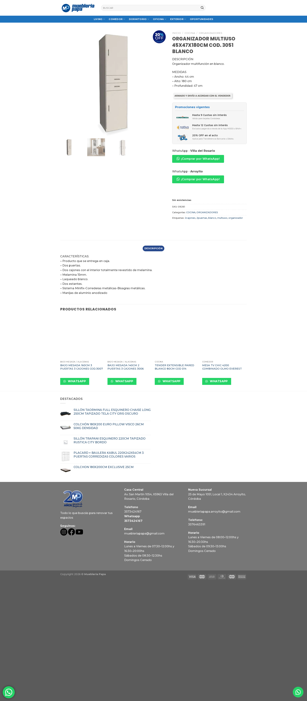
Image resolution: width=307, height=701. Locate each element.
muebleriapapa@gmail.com (144, 533)
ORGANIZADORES (210, 33)
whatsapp (76, 381)
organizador (235, 218)
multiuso (222, 218)
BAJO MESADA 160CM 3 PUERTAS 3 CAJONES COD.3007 (81, 367)
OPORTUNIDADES (201, 19)
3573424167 (132, 511)
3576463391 (196, 524)
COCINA (190, 33)
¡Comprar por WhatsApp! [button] (200, 158)
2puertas (201, 218)
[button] (298, 692)
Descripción (153, 248)
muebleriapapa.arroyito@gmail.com (214, 511)
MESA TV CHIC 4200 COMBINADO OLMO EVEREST (222, 367)
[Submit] (202, 8)
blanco (212, 218)
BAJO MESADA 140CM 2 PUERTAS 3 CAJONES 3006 (125, 367)
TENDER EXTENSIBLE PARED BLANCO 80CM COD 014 (174, 367)
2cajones (190, 218)
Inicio (176, 33)
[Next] (245, 353)
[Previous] (60, 353)
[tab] (153, 248)
